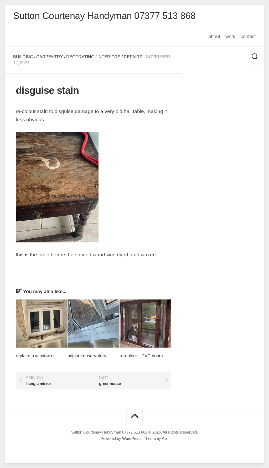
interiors (109, 57)
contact (248, 36)
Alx (164, 438)
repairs (133, 57)
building (23, 57)
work (230, 36)
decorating (80, 57)
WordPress (132, 438)
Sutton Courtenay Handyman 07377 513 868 (104, 15)
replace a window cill (36, 355)
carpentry (49, 57)
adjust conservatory (87, 355)
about (214, 36)
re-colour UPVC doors (141, 355)
